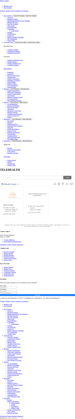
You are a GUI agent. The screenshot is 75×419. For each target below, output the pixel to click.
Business (6, 349)
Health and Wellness (13, 129)
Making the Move (12, 124)
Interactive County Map (14, 111)
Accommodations (12, 104)
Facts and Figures (12, 99)
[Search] (22, 418)
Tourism (6, 362)
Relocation (7, 378)
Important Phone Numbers (15, 126)
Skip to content (4, 1)
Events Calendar (31, 225)
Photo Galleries (8, 68)
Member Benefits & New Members (17, 314)
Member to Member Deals (14, 97)
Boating (9, 400)
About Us (10, 17)
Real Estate (10, 121)
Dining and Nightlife (13, 106)
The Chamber (8, 309)
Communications (12, 136)
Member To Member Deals (45, 225)
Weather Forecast (12, 112)
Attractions (10, 109)
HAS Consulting (8, 205)
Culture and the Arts (13, 115)
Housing (9, 122)
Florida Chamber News (14, 347)
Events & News (8, 335)
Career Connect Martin (14, 94)
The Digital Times (12, 139)
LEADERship (11, 34)
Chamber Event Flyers (13, 344)
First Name (3, 286)
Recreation (7, 398)
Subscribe (37, 295)
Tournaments (14, 406)
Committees (10, 29)
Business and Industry (13, 90)
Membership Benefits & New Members (18, 21)
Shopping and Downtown (14, 114)
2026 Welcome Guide (13, 137)
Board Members (12, 27)
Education (10, 127)
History (9, 117)
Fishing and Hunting (13, 401)
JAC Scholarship (12, 39)
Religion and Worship (13, 132)
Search (2, 418)
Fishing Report (15, 403)
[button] (2, 184)
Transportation (11, 134)
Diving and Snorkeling (13, 410)
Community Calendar (13, 339)
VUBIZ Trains (11, 334)
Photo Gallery (11, 340)
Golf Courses (11, 411)
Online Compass (12, 345)
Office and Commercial (14, 92)
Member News (11, 342)
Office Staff (10, 26)
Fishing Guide (15, 408)
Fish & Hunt (7, 156)
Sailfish (13, 405)
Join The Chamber (12, 24)
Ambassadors (15, 31)
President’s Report (12, 19)
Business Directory (10, 225)
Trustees (9, 32)
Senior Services (11, 131)
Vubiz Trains (11, 40)
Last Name (3, 289)
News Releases (21, 225)
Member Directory (12, 22)
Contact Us (10, 35)
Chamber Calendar (12, 337)
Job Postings (11, 95)
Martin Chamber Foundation (15, 37)
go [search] (68, 177)
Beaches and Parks (12, 107)
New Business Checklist (14, 100)
